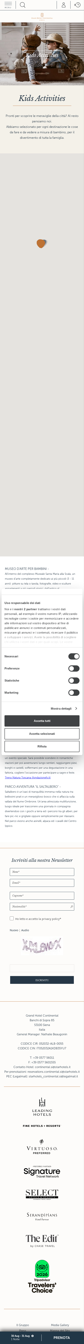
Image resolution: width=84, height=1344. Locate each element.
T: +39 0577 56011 (42, 1057)
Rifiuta (42, 746)
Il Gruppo (22, 1325)
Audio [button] (25, 930)
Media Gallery (60, 1325)
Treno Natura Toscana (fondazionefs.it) (28, 777)
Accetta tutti (42, 720)
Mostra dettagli (61, 708)
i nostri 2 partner (25, 609)
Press (22, 1330)
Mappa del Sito (60, 1330)
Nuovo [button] (14, 930)
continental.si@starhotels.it (53, 1067)
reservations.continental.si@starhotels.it (54, 1071)
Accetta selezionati (42, 733)
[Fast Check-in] (77, 5)
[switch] (74, 668)
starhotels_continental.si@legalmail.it (53, 1076)
